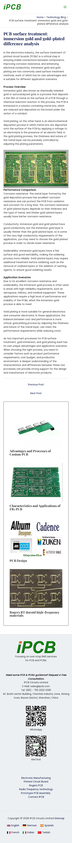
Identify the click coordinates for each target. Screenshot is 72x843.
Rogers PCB (36, 785)
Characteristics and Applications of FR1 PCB (35, 507)
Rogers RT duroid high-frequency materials (34, 614)
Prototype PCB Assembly (36, 793)
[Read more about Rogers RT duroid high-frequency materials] (36, 588)
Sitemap (59, 818)
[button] (13, 825)
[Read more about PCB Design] (36, 537)
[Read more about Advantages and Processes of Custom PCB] (36, 427)
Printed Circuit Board (36, 781)
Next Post (36, 393)
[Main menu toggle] (65, 6)
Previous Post (36, 384)
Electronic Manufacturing (36, 778)
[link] (30, 825)
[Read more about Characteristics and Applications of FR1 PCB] (36, 482)
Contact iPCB (36, 797)
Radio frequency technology (36, 789)
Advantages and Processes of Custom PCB (30, 452)
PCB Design (18, 560)
